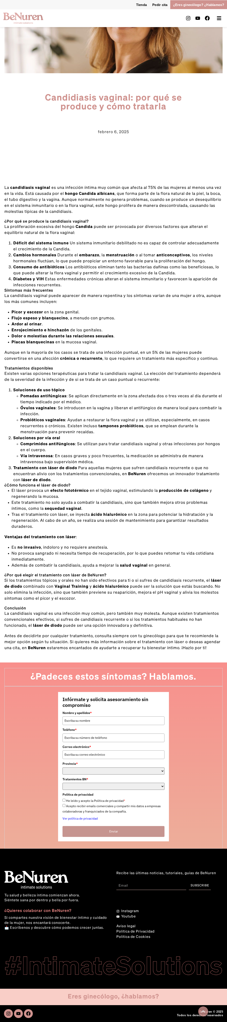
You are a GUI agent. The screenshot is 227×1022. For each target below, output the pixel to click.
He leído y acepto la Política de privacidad (95, 801)
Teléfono (70, 730)
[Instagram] (188, 18)
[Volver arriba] (203, 1011)
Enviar (113, 831)
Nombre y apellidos (77, 713)
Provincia (70, 764)
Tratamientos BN (75, 779)
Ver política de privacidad (80, 818)
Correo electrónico (77, 747)
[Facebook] (207, 18)
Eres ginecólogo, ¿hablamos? (113, 997)
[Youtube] (198, 18)
